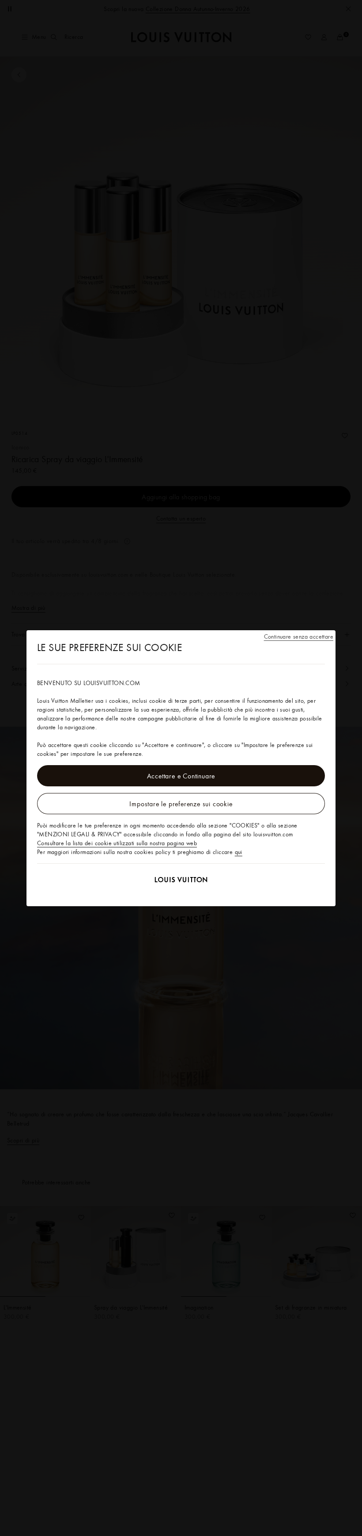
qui (238, 852)
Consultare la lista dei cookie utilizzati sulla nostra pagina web (117, 843)
